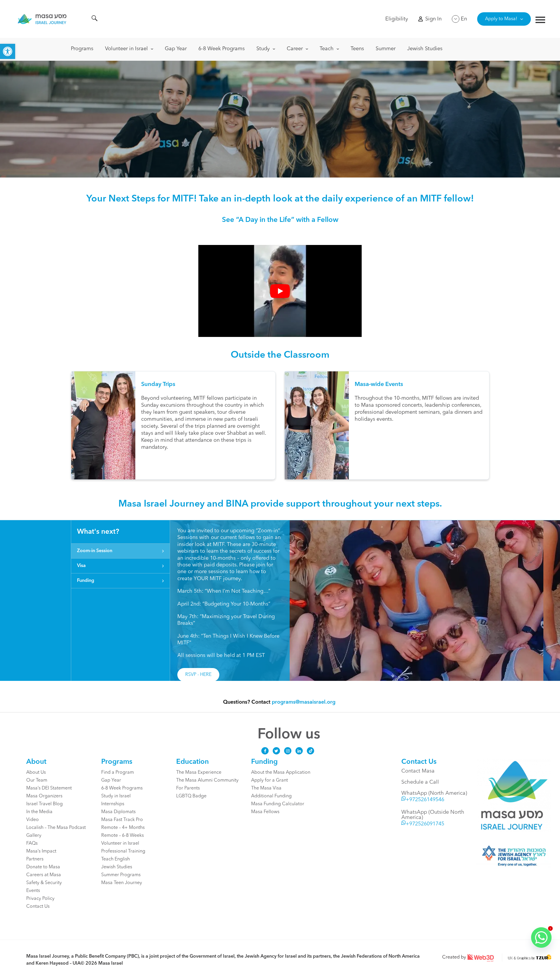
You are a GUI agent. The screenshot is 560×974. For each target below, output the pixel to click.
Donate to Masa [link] (43, 867)
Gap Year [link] (176, 48)
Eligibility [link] (396, 19)
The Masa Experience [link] (198, 772)
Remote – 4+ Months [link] (123, 827)
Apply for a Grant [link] (269, 780)
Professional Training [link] (123, 851)
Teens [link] (357, 48)
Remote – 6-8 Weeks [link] (122, 835)
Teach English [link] (115, 859)
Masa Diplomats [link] (118, 812)
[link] (7, 51)
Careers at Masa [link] (43, 875)
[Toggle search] (94, 19)
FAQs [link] (32, 843)
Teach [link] (327, 48)
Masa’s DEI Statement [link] (49, 788)
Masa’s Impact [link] (41, 851)
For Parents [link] (188, 788)
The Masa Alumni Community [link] (207, 780)
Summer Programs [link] (121, 875)
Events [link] (33, 890)
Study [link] (263, 48)
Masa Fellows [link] (265, 812)
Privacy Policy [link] (40, 898)
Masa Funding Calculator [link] (277, 804)
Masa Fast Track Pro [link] (122, 820)
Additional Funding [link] (271, 796)
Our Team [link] (36, 780)
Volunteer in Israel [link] (126, 48)
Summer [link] (386, 48)
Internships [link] (112, 804)
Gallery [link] (33, 835)
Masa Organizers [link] (44, 796)
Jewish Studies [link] (424, 48)
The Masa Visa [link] (266, 788)
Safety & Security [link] (44, 883)
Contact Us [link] (38, 906)
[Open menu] (540, 20)
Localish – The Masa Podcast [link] (56, 827)
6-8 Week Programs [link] (221, 48)
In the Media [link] (39, 812)
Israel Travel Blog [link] (44, 804)
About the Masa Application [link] (280, 772)
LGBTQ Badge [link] (191, 796)
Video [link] (32, 820)
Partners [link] (34, 859)
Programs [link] (82, 48)
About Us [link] (36, 772)
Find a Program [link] (117, 772)
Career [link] (295, 48)
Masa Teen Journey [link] (121, 883)
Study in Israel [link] (116, 796)
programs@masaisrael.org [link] (303, 702)
